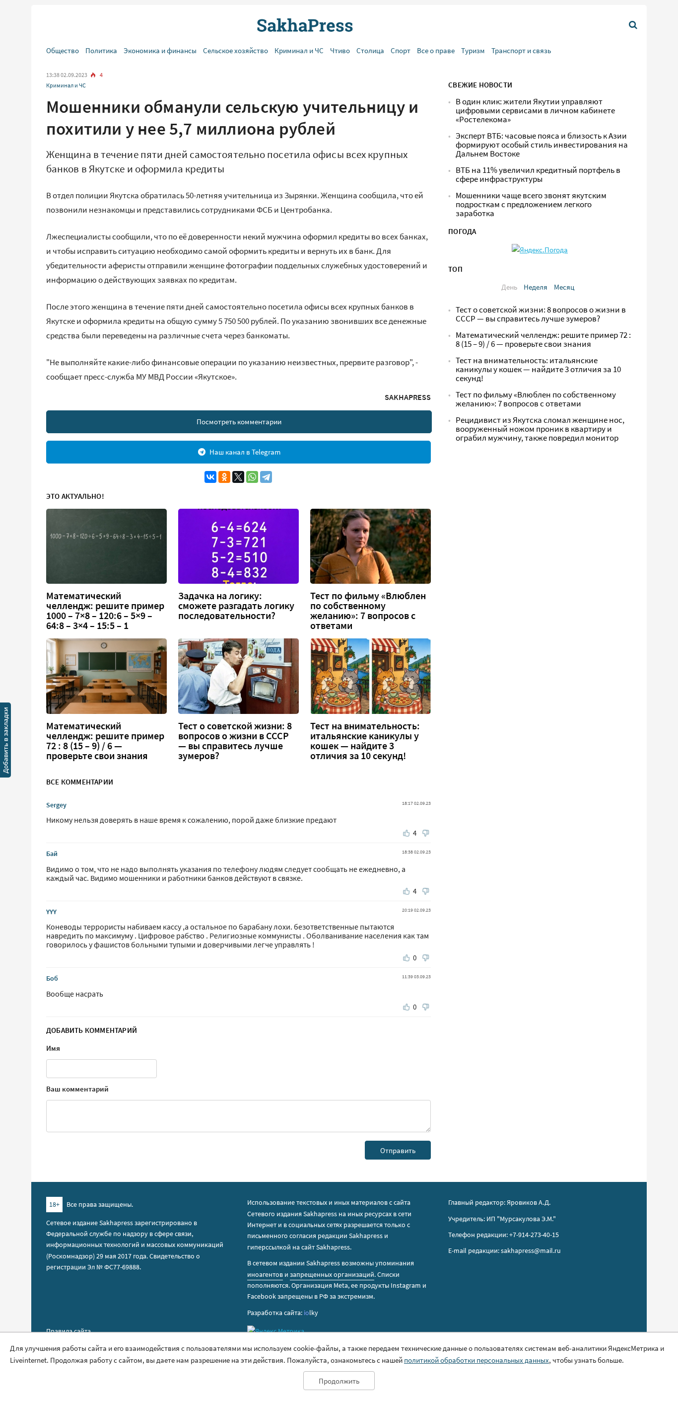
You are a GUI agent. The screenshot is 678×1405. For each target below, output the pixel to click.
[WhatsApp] (252, 477)
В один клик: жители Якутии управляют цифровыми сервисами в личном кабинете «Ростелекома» (535, 110)
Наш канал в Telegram (244, 452)
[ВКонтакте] (210, 477)
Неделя (535, 287)
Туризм (473, 50)
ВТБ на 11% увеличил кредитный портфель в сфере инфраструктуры (538, 174)
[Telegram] (266, 477)
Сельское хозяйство (235, 50)
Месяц (564, 287)
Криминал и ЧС (299, 50)
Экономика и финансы (160, 50)
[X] (238, 477)
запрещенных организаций (332, 1274)
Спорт (400, 50)
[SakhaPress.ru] (5, 741)
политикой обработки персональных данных (476, 1360)
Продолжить (339, 1381)
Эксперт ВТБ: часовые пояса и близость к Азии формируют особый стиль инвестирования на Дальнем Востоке (542, 145)
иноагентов (265, 1274)
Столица (370, 50)
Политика (101, 50)
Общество (62, 50)
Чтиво (340, 50)
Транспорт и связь (521, 50)
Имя (53, 1048)
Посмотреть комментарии (239, 421)
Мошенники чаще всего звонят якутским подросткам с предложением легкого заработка (531, 204)
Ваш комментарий (77, 1088)
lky (311, 1312)
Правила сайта (68, 1331)
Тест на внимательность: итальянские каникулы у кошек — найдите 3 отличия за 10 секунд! (365, 741)
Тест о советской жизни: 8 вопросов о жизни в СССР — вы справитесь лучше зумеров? (235, 741)
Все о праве (436, 50)
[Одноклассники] (224, 477)
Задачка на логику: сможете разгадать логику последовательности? (236, 606)
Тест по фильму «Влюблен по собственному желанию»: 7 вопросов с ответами (368, 610)
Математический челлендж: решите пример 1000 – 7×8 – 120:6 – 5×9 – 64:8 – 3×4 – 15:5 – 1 (105, 610)
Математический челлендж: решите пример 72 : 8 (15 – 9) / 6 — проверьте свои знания (105, 741)
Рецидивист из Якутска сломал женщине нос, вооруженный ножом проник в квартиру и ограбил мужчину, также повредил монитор (540, 429)
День (509, 287)
